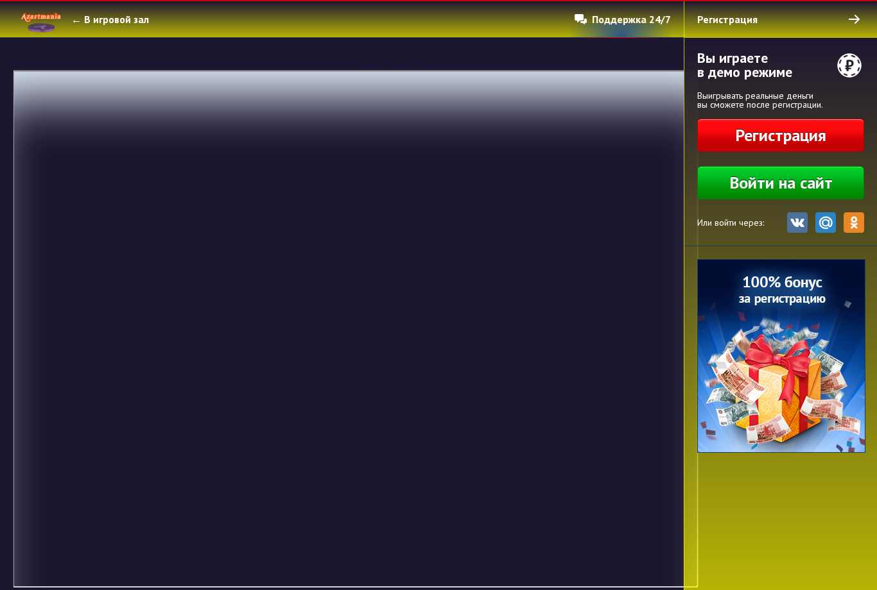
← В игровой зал (110, 19)
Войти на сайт (781, 182)
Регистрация (780, 135)
